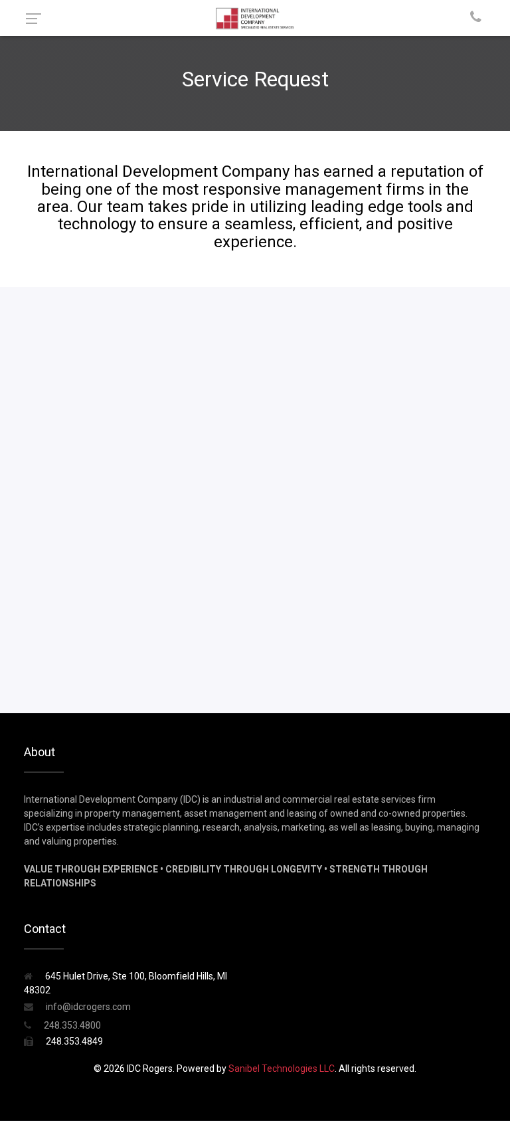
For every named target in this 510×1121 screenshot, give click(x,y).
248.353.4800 (71, 1025)
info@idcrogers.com (87, 1006)
